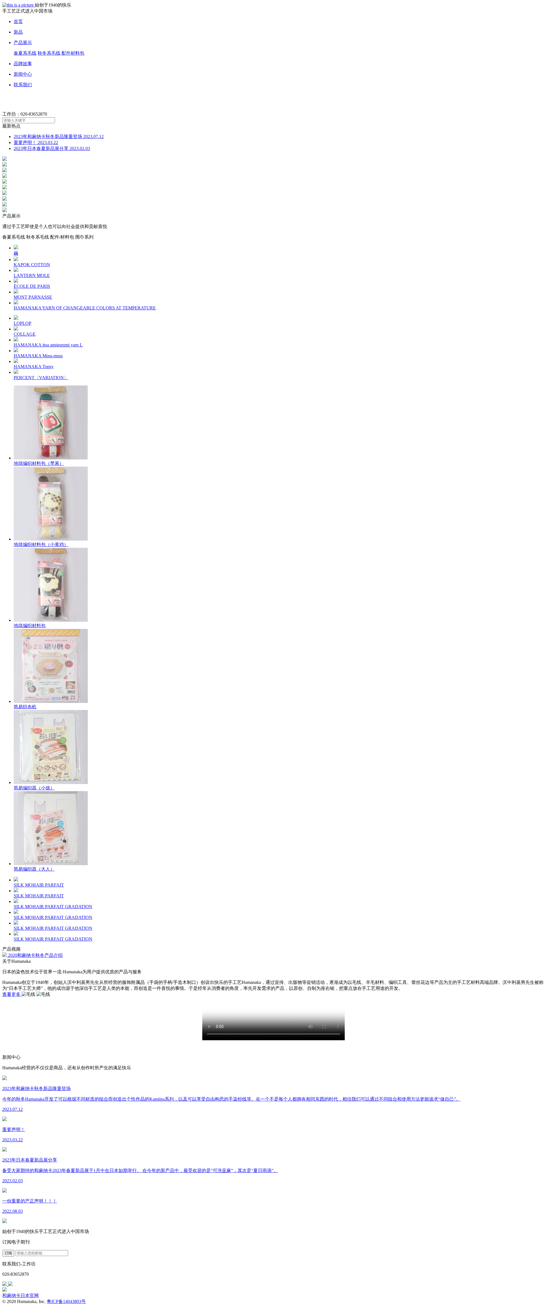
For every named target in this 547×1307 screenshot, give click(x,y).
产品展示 (23, 42)
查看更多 (12, 994)
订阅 (8, 1253)
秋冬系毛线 (49, 53)
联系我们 (23, 84)
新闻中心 (23, 74)
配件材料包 (73, 53)
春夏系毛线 (25, 53)
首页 (18, 21)
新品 (18, 32)
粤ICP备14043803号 (66, 1301)
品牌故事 (23, 63)
